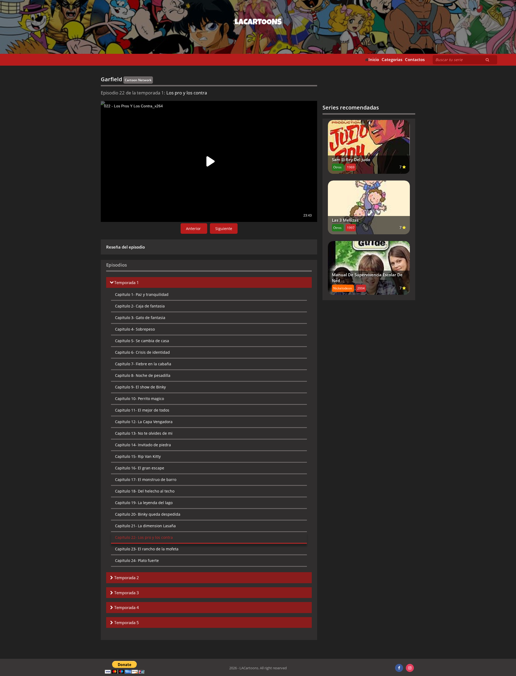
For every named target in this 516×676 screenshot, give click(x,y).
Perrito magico (139, 398)
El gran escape (139, 467)
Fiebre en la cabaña (143, 363)
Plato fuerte (137, 560)
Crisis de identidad (142, 352)
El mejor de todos (142, 410)
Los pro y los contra (144, 537)
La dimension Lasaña (145, 525)
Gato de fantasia (140, 317)
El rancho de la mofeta (146, 548)
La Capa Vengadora (144, 421)
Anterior (194, 228)
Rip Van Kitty (138, 456)
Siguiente (223, 228)
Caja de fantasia (140, 306)
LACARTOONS (258, 23)
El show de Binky (140, 387)
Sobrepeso (135, 329)
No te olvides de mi (144, 433)
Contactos (415, 59)
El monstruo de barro (145, 479)
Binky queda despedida (147, 514)
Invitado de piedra (143, 444)
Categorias (392, 59)
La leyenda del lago (144, 502)
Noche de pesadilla (142, 375)
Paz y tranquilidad (142, 294)
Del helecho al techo (144, 491)
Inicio (373, 59)
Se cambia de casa (142, 340)
